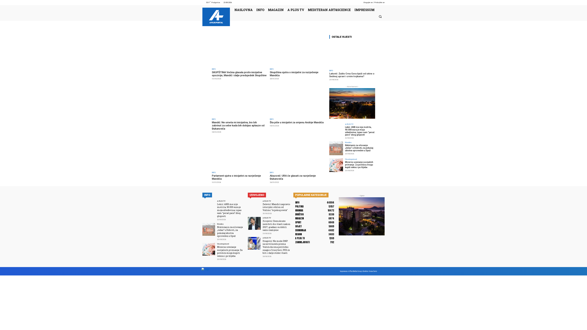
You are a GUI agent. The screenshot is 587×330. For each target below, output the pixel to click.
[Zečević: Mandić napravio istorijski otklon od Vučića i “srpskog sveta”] (254, 206)
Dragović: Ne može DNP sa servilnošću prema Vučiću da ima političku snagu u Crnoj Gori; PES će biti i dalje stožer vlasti (276, 247)
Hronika (348, 142)
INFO (214, 69)
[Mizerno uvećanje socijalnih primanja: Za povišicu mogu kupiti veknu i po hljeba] (336, 165)
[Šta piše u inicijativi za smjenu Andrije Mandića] (297, 100)
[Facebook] (351, 2)
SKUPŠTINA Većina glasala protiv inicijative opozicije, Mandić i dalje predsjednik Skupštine (239, 74)
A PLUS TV (349, 124)
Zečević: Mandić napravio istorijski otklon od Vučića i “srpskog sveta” (276, 207)
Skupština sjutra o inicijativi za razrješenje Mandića (294, 74)
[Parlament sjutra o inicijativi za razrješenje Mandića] (239, 154)
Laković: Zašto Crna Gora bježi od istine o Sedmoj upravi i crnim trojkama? (351, 75)
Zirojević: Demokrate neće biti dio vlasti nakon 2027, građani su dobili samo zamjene (276, 225)
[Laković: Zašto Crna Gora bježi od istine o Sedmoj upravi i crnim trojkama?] (352, 55)
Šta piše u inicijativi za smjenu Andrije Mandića (297, 122)
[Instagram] (354, 2)
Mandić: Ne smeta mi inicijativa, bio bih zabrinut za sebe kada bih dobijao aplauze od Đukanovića (238, 125)
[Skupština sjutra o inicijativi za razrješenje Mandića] (297, 50)
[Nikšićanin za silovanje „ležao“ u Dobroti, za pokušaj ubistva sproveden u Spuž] (336, 148)
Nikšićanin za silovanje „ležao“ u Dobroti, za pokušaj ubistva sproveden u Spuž (359, 148)
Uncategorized (351, 159)
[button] (380, 16)
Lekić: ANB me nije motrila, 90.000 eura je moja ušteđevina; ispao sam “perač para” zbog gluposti (360, 131)
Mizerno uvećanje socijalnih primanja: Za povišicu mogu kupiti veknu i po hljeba (359, 165)
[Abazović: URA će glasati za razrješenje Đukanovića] (297, 154)
